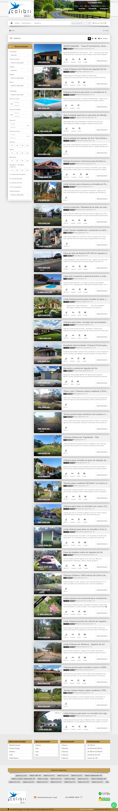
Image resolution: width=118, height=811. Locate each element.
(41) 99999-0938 (95, 3)
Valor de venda (14, 99)
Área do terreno (15, 131)
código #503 (97, 782)
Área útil (12, 120)
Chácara (38, 745)
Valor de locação (15, 109)
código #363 (56, 778)
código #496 (28, 782)
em (35, 775)
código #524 (70, 782)
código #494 (63, 775)
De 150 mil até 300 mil (94, 748)
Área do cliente (99, 23)
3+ (22, 145)
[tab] (20, 46)
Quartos (12, 142)
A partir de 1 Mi (92, 758)
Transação (13, 51)
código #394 (83, 782)
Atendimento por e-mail (47, 797)
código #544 (56, 782)
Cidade (12, 67)
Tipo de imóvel (14, 59)
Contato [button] (37, 23)
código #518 (83, 778)
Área (37, 748)
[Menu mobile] (12, 23)
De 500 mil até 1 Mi (93, 755)
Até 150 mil (91, 745)
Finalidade (13, 91)
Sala (36, 755)
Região (12, 74)
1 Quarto (64, 745)
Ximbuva (12, 751)
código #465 (42, 782)
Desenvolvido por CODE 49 (102, 809)
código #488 (21, 775)
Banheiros (13, 157)
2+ (17, 145)
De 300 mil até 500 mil (94, 751)
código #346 (14, 782)
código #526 (77, 775)
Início (13, 30)
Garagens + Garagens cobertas (17, 166)
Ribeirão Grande (14, 745)
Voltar (106, 30)
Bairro (12, 82)
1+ (12, 145)
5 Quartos (64, 758)
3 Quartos (64, 751)
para (43, 778)
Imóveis (17, 23)
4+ (28, 145)
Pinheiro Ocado (14, 748)
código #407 (49, 775)
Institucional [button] (26, 23)
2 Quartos (64, 748)
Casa (37, 751)
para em (23, 778)
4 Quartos (64, 755)
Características (15, 191)
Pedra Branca (13, 758)
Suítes (12, 149)
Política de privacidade (86, 809)
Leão (11, 755)
